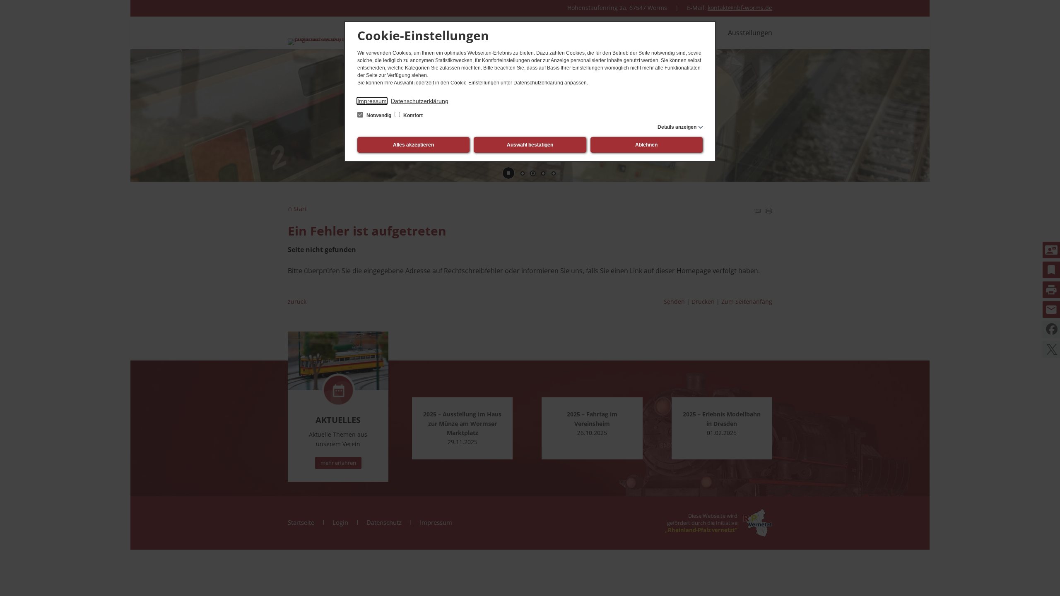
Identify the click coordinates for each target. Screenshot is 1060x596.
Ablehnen (646, 145)
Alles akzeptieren (413, 145)
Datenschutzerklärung (419, 101)
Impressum (372, 101)
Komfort (412, 115)
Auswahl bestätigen (530, 145)
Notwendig (379, 115)
